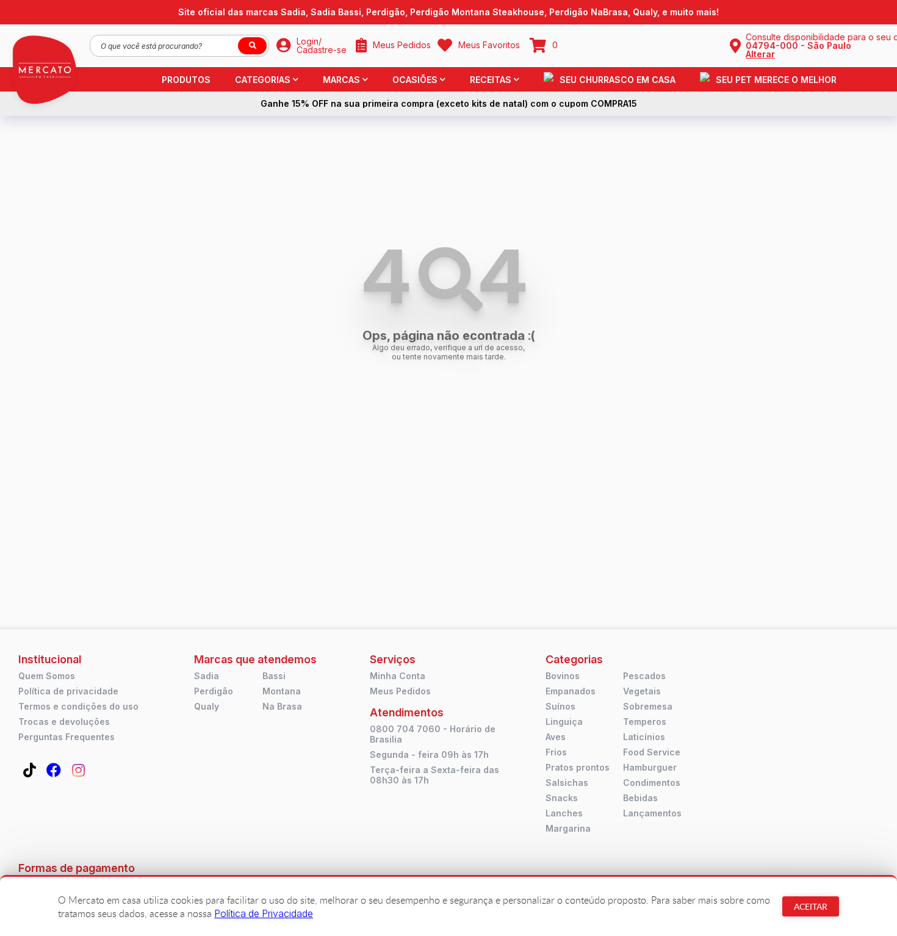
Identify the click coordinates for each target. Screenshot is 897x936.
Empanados (571, 691)
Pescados (644, 676)
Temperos (644, 721)
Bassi (274, 676)
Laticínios (644, 737)
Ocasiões (415, 79)
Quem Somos (46, 676)
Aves (556, 737)
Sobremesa (647, 706)
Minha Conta (397, 676)
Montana (281, 691)
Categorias (262, 79)
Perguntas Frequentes (66, 737)
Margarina (568, 828)
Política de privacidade (68, 691)
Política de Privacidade (263, 913)
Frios (556, 752)
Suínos (560, 706)
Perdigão (213, 691)
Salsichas (567, 782)
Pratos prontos (578, 767)
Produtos (186, 79)
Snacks (562, 798)
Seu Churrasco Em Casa (617, 79)
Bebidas (640, 798)
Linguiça (564, 721)
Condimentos (651, 782)
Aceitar (810, 906)
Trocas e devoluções (64, 721)
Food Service (651, 752)
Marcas (341, 79)
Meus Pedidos (400, 691)
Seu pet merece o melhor (776, 79)
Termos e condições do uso (78, 706)
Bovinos (563, 676)
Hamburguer (650, 767)
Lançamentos (652, 813)
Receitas (490, 79)
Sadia (206, 676)
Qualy (206, 706)
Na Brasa (282, 706)
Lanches (564, 813)
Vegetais (642, 691)
